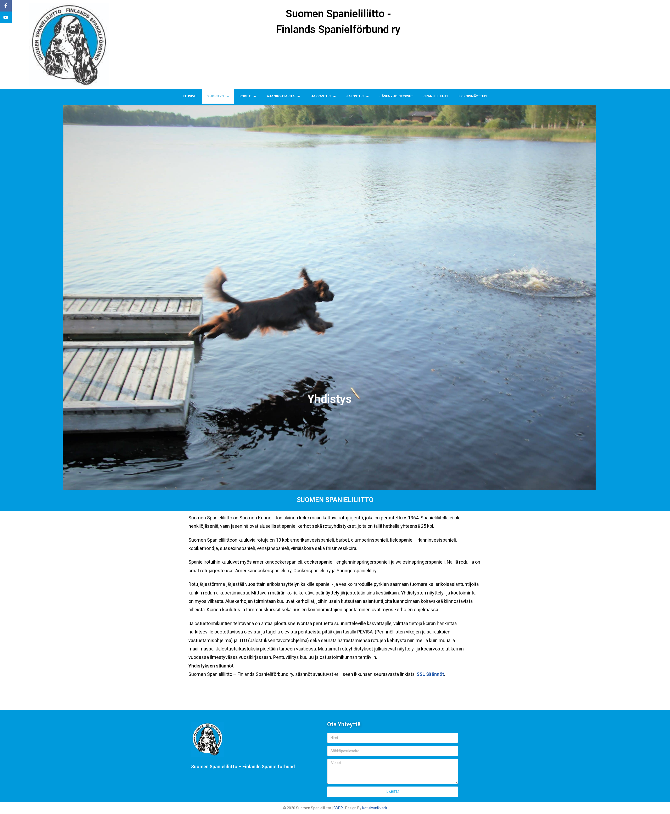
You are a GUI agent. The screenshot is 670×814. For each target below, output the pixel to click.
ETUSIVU (190, 96)
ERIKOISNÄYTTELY (473, 96)
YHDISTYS (215, 96)
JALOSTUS (355, 96)
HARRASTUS (320, 96)
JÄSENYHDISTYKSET (396, 96)
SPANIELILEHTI (435, 96)
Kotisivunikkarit (374, 808)
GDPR (338, 808)
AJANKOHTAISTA (281, 96)
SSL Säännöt (430, 674)
